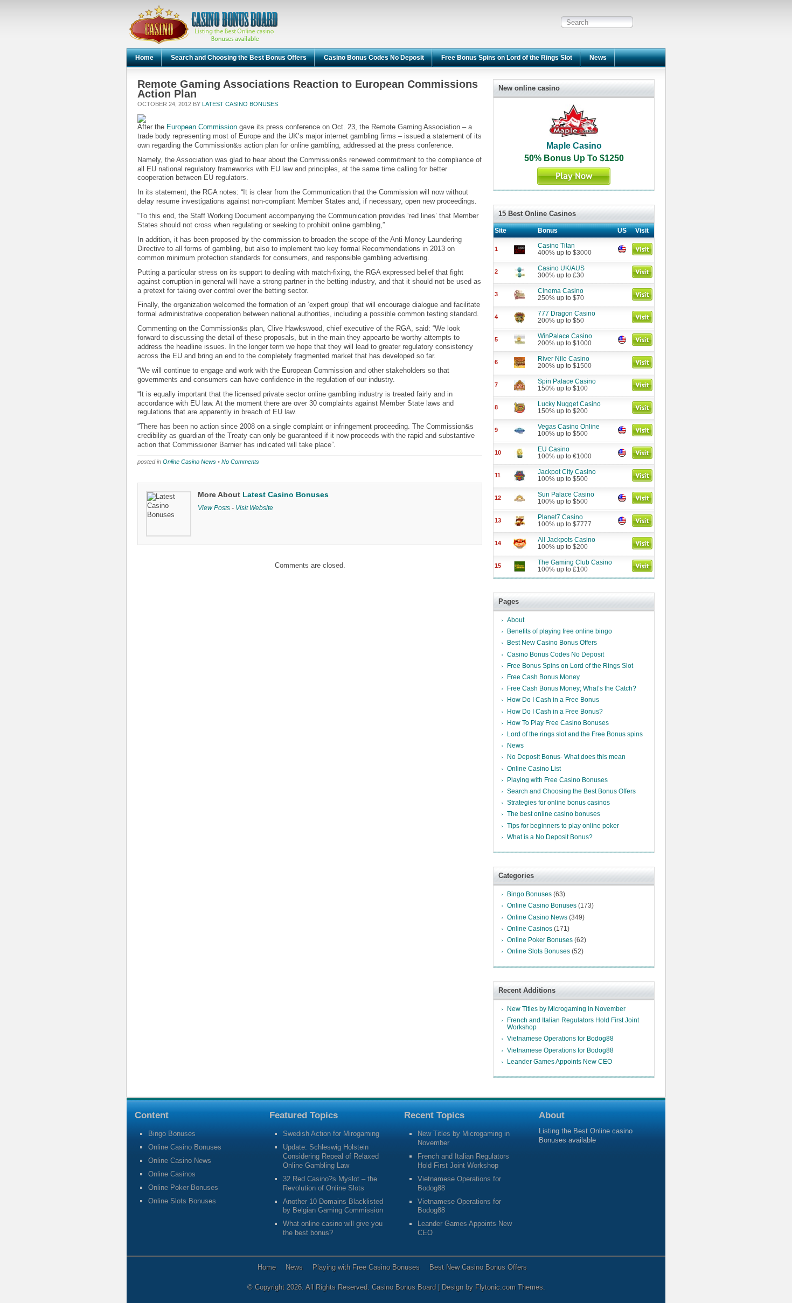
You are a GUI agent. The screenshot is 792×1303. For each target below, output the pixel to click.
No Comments (240, 461)
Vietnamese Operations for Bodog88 (560, 1038)
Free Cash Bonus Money (543, 677)
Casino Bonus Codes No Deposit (374, 57)
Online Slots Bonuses (538, 951)
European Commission (201, 127)
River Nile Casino (563, 359)
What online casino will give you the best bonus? (333, 1228)
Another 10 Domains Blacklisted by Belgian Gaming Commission (333, 1206)
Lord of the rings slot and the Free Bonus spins (575, 734)
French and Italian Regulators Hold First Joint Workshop (573, 1023)
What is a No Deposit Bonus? (550, 837)
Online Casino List (534, 768)
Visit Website (254, 507)
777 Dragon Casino (566, 313)
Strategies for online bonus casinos (558, 802)
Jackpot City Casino (567, 472)
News (598, 57)
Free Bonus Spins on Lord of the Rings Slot (506, 57)
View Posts (214, 507)
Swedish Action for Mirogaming (331, 1134)
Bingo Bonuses (529, 894)
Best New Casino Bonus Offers (552, 642)
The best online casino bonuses (553, 814)
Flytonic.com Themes (509, 1287)
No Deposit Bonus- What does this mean (566, 757)
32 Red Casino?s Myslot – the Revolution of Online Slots (330, 1183)
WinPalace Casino (565, 336)
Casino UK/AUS (561, 268)
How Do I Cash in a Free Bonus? (555, 711)
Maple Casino (574, 145)
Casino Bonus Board (405, 1287)
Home (144, 57)
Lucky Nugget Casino (569, 404)
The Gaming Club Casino (575, 562)
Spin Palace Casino (567, 381)
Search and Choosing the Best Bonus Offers (239, 57)
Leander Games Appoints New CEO (559, 1061)
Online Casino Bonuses (541, 905)
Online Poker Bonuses (540, 940)
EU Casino (553, 449)
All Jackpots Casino (566, 540)
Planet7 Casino (560, 517)
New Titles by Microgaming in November (566, 1009)
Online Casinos (529, 928)
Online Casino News (189, 461)
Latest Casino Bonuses (240, 104)
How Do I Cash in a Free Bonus (553, 699)
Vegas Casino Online (569, 426)
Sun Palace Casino (566, 494)
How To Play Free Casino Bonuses (558, 723)
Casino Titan (556, 245)
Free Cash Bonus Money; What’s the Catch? (571, 688)
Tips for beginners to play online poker (563, 826)
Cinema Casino (560, 291)
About (515, 620)
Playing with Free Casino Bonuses (557, 780)
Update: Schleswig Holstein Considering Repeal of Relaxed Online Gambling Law (331, 1156)
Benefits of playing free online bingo (559, 631)
